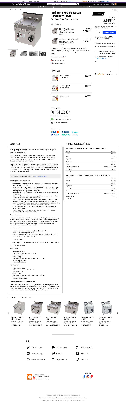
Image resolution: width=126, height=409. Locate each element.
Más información (101, 58)
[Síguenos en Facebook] (84, 378)
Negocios (99, 7)
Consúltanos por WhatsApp (62, 119)
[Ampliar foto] (28, 48)
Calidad (57, 400)
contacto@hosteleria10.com (72, 395)
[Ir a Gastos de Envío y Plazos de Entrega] (102, 14)
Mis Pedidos (106, 4)
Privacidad (51, 400)
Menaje (52, 7)
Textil (91, 7)
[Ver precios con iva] (115, 10)
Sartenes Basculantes (16, 9)
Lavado (60, 7)
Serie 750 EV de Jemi (40, 176)
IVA (111, 10)
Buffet (84, 7)
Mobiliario (43, 7)
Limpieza (68, 7)
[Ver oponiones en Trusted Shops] (105, 1)
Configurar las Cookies (71, 400)
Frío (36, 7)
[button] (118, 314)
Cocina (18, 7)
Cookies (61, 400)
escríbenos (70, 1)
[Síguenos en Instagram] (88, 378)
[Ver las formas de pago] (64, 135)
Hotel (76, 7)
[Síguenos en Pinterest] (92, 378)
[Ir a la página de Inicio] (21, 4)
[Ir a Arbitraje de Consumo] (38, 380)
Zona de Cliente (97, 4)
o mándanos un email (60, 123)
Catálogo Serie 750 (58, 60)
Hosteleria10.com (51, 395)
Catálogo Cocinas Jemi (59, 63)
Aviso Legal (45, 400)
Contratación (80, 400)
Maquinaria (27, 7)
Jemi (64, 57)
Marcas (107, 7)
